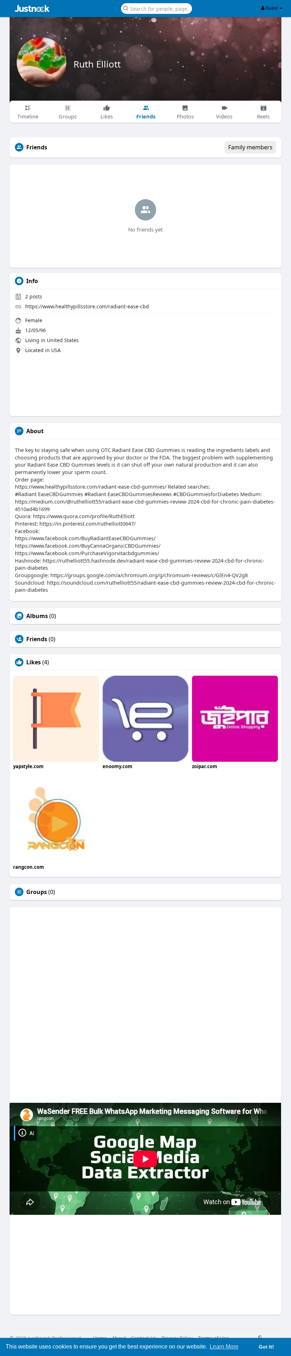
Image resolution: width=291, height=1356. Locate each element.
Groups (36, 892)
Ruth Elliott (97, 64)
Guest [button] (271, 8)
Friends (36, 639)
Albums (37, 616)
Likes (33, 662)
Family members (250, 147)
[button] (156, 8)
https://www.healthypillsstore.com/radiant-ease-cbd (87, 306)
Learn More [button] (224, 1347)
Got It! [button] (266, 1347)
